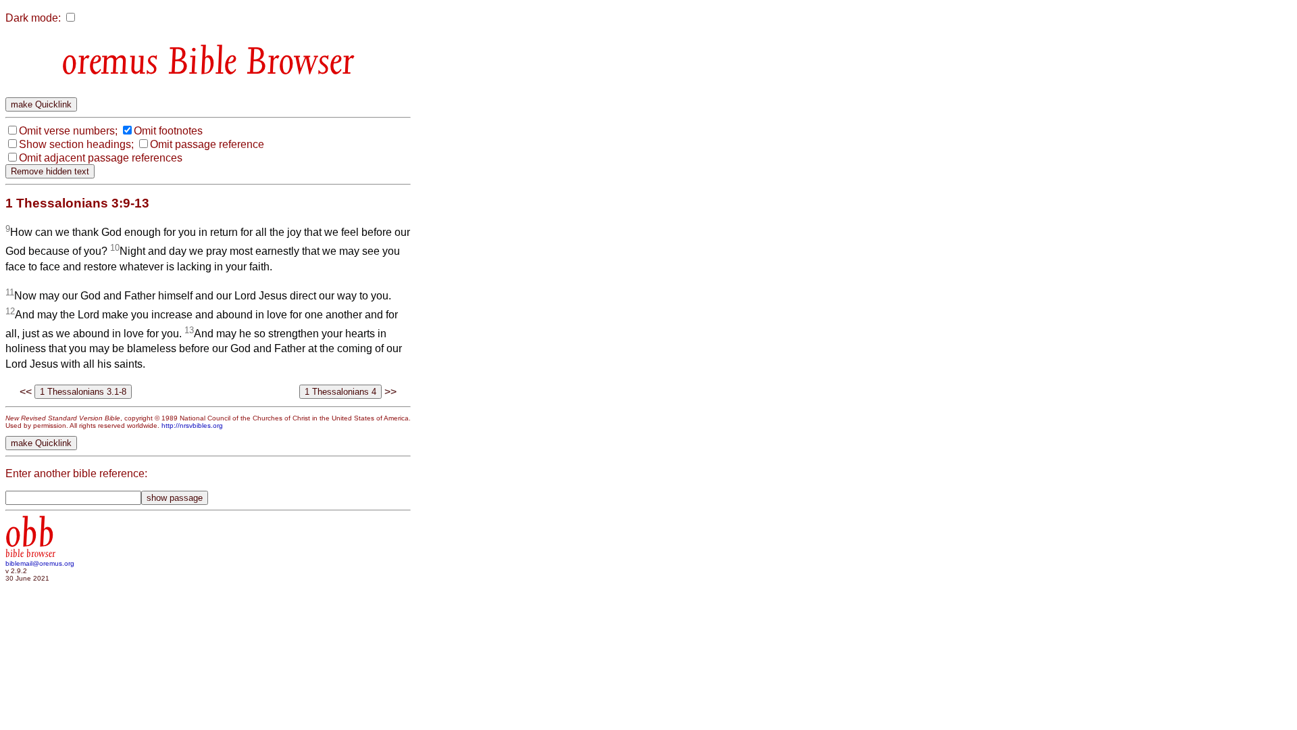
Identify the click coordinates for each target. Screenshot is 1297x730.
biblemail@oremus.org (39, 563)
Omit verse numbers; (68, 131)
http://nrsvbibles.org (192, 425)
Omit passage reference (207, 144)
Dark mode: (33, 18)
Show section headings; (76, 144)
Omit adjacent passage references (100, 158)
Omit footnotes (168, 131)
